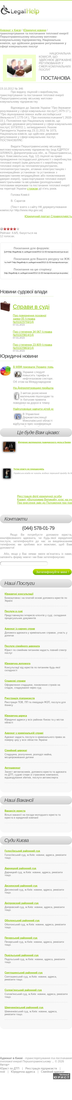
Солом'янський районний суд (23, 990)
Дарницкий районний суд (20, 868)
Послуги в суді (14, 611)
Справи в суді (31, 306)
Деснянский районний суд (21, 885)
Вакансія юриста (15, 810)
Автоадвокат (12, 767)
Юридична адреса (16, 715)
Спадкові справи (15, 680)
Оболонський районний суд (22, 920)
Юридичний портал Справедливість (48, 216)
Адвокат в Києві (11, 1058)
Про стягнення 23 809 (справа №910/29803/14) (32, 346)
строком (32, 188)
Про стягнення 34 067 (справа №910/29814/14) (32, 333)
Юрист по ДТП (9, 1068)
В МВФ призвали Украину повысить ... (33, 366)
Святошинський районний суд (23, 972)
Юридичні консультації (19, 593)
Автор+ (5, 1064)
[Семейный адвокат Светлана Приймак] (61, 1074)
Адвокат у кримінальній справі (24, 733)
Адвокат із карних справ (20, 628)
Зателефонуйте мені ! (52, 572)
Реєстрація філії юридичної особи (39, 496)
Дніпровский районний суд (21, 903)
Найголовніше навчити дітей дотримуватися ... (33, 408)
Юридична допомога (17, 663)
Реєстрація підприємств (20, 698)
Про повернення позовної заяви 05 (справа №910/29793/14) (29, 319)
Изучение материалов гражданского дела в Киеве (44, 442)
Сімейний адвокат (16, 750)
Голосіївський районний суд (22, 850)
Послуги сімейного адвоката (22, 646)
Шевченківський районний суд (24, 1007)
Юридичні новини (34, 30)
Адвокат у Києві (10, 30)
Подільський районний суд (21, 955)
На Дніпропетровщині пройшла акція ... (33, 387)
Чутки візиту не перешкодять (28, 469)
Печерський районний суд (21, 937)
